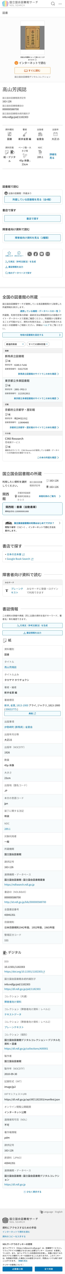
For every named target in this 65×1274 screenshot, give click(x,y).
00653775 (11, 709)
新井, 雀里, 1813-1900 (16, 705)
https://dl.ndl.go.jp (15, 1184)
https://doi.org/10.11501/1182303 (23, 971)
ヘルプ (46, 325)
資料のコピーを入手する (14, 1236)
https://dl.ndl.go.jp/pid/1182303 (22, 989)
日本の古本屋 (14, 554)
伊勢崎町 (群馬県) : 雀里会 (18, 727)
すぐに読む (34, 70)
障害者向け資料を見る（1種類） (32, 237)
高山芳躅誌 (10, 667)
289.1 (7, 829)
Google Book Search (19, 558)
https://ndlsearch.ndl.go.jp (19, 884)
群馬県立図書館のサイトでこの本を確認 (37, 373)
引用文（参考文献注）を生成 (22, 261)
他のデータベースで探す (20, 272)
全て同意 (48, 1268)
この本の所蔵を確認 (46, 457)
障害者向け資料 (12, 1001)
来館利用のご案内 (47, 496)
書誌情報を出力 (15, 266)
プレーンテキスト (17, 590)
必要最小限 (17, 1268)
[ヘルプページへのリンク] (35, 59)
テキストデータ (12, 1014)
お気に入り (9, 256)
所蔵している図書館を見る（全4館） (33, 199)
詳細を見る (53, 155)
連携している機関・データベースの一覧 (39, 311)
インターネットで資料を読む (16, 1231)
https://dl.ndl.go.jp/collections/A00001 (26, 1048)
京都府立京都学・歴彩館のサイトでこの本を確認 (33, 427)
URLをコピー (18, 256)
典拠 (31, 713)
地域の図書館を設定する (31, 334)
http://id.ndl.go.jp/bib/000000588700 (25, 902)
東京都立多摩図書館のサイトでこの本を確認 (35, 398)
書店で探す (32, 218)
